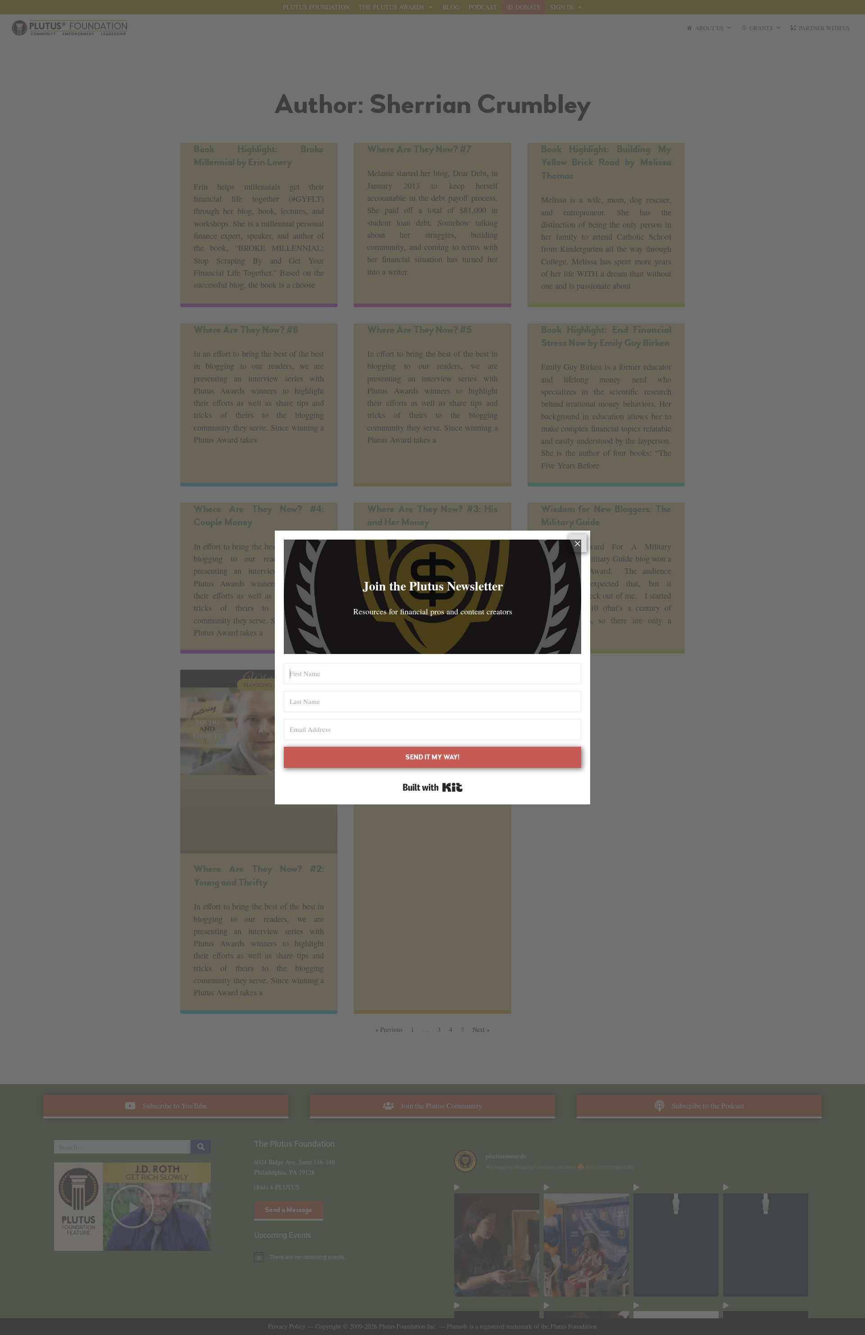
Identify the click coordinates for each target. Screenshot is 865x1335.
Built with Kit (433, 787)
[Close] (578, 543)
